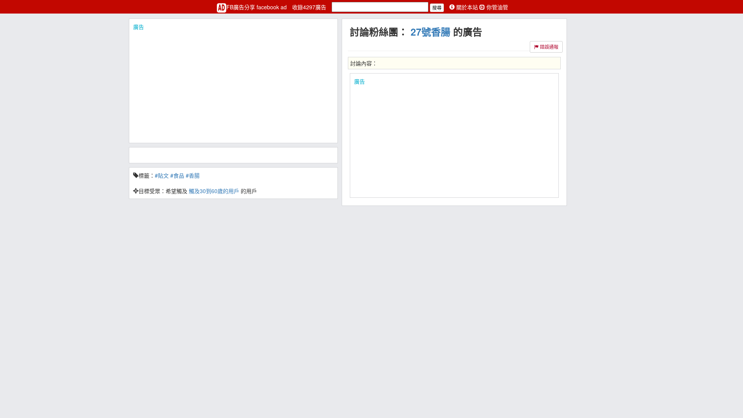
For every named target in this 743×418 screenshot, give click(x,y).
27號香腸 (430, 32)
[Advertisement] (233, 85)
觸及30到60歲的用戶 (214, 191)
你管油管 (496, 7)
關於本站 (467, 7)
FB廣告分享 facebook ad (257, 7)
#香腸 (193, 175)
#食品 (177, 175)
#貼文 (162, 175)
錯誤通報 (548, 46)
